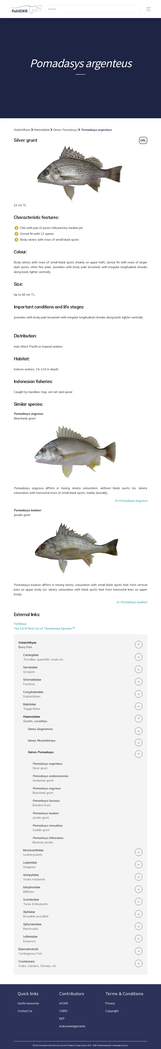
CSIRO (63, 1011)
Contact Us (25, 1011)
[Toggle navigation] (147, 9)
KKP (62, 1018)
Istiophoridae (31, 889)
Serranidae (30, 670)
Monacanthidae (33, 852)
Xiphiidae (35, 914)
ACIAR (63, 1003)
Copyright (111, 1011)
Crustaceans (37, 964)
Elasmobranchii (30, 951)
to (131, 500)
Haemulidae (42, 130)
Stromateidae (32, 682)
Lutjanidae (30, 865)
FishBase (20, 624)
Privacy (110, 1003)
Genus (65, 130)
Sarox (125, 1045)
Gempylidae (34, 877)
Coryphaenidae (33, 694)
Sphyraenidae (32, 927)
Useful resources (28, 1003)
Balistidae (31, 707)
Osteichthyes (22, 130)
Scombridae (35, 902)
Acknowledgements (72, 1026)
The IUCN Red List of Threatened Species (44, 628)
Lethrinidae (30, 939)
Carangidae (43, 657)
